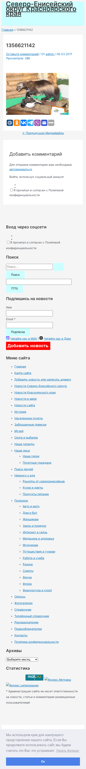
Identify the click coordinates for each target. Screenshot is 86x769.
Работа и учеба (33, 558)
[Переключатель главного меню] (15, 21)
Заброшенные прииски (30, 424)
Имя (9, 307)
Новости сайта (24, 405)
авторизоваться (20, 169)
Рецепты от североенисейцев (44, 481)
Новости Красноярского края (35, 392)
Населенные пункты (28, 418)
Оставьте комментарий (22, 54)
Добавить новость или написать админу (42, 379)
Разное (28, 564)
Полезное (21, 500)
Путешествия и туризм (39, 551)
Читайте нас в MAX (23, 338)
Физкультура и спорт (37, 590)
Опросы (19, 596)
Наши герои (31, 456)
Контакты (20, 635)
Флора (27, 583)
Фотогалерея (23, 603)
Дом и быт (30, 512)
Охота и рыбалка (26, 437)
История (20, 411)
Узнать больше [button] (67, 750)
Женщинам (30, 519)
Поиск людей (23, 469)
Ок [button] (43, 761)
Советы (28, 570)
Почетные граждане (37, 462)
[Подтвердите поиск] (59, 267)
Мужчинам (30, 545)
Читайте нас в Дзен (57, 338)
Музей (18, 431)
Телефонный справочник (31, 616)
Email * (10, 319)
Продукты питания (36, 494)
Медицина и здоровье (38, 538)
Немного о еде (24, 475)
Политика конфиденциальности (36, 641)
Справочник (22, 609)
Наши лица (22, 450)
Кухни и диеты (33, 487)
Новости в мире (25, 398)
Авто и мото (31, 506)
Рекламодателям (26, 622)
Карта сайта (22, 373)
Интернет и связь (35, 532)
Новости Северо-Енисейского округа (40, 386)
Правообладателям (28, 628)
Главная (20, 366)
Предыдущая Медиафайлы (43, 133)
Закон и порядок (34, 525)
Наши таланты (24, 444)
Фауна (27, 577)
